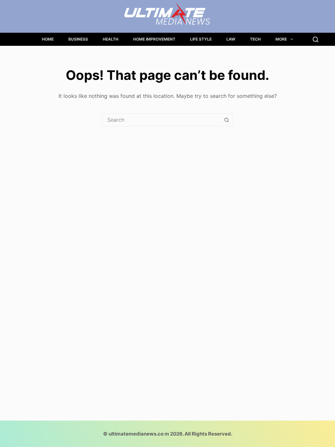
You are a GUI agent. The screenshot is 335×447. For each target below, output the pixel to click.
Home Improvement (154, 39)
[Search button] (226, 120)
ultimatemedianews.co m (139, 434)
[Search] (315, 39)
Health (110, 39)
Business (78, 39)
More (281, 39)
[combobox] (161, 119)
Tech (255, 39)
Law (230, 39)
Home (48, 39)
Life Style (201, 39)
